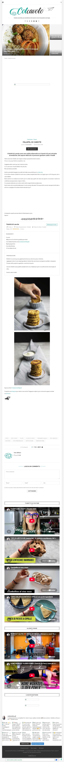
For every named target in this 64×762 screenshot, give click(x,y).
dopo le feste (14, 438)
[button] (5, 40)
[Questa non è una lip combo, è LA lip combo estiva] (47, 726)
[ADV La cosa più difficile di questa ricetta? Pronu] (16, 736)
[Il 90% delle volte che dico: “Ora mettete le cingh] (37, 736)
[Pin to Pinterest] (35, 447)
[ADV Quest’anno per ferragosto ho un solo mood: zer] (27, 736)
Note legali (33, 748)
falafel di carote (30, 438)
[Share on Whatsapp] (37, 447)
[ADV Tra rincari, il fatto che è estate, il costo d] (47, 736)
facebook (8, 393)
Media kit (41, 748)
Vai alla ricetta (32, 149)
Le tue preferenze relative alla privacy (39, 760)
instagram (13, 391)
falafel (22, 438)
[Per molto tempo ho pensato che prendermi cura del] (57, 726)
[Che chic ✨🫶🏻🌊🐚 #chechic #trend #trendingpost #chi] (6, 726)
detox (6, 438)
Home (5, 58)
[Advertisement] (32, 72)
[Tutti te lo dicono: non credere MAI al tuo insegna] (6, 736)
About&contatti (24, 748)
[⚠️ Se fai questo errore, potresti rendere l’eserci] (57, 736)
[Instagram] (29, 21)
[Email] (36, 21)
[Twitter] (27, 21)
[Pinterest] (31, 21)
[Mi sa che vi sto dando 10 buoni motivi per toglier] (37, 726)
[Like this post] (32, 447)
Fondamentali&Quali (16, 388)
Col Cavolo (7, 53)
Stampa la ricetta (53, 224)
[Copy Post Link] (40, 447)
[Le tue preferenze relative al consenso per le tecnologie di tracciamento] (61, 759)
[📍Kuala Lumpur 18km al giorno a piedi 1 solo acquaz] (16, 726)
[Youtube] (33, 21)
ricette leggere (29, 440)
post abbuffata (53, 438)
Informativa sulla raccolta (14, 760)
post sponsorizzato (18, 440)
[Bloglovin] (38, 21)
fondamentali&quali (24, 241)
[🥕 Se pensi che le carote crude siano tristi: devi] (27, 726)
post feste (7, 440)
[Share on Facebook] (34, 447)
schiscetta (40, 172)
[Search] (61, 2)
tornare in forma (40, 440)
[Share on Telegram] (38, 447)
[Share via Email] (42, 447)
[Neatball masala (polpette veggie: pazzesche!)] (26, 40)
